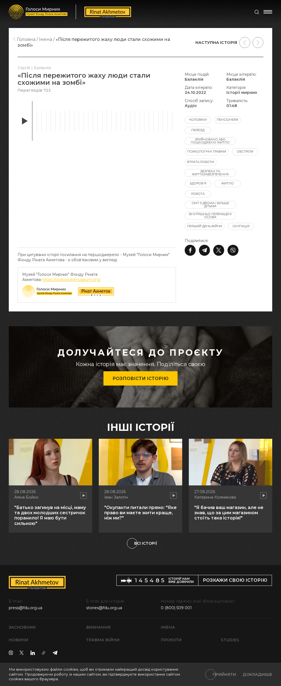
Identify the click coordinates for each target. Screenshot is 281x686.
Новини (18, 639)
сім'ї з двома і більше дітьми (210, 204)
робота (198, 194)
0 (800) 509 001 (176, 607)
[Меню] (267, 12)
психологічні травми (206, 151)
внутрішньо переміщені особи (210, 215)
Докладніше (257, 674)
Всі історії (145, 543)
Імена (168, 627)
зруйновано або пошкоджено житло (210, 140)
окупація (240, 226)
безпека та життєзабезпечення (210, 172)
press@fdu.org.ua (25, 607)
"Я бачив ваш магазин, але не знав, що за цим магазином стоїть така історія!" (228, 513)
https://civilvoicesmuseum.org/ (71, 279)
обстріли (245, 151)
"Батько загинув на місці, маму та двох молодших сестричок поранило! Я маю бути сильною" (50, 515)
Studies (230, 639)
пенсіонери (227, 120)
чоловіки (198, 120)
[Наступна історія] (257, 42)
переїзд (197, 130)
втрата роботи (200, 162)
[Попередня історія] (244, 42)
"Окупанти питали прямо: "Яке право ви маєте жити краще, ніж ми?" (140, 513)
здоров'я (198, 183)
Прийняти (224, 674)
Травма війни (103, 639)
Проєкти (171, 639)
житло (227, 183)
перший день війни (204, 226)
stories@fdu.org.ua (104, 607)
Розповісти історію (140, 378)
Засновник (22, 627)
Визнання (98, 627)
